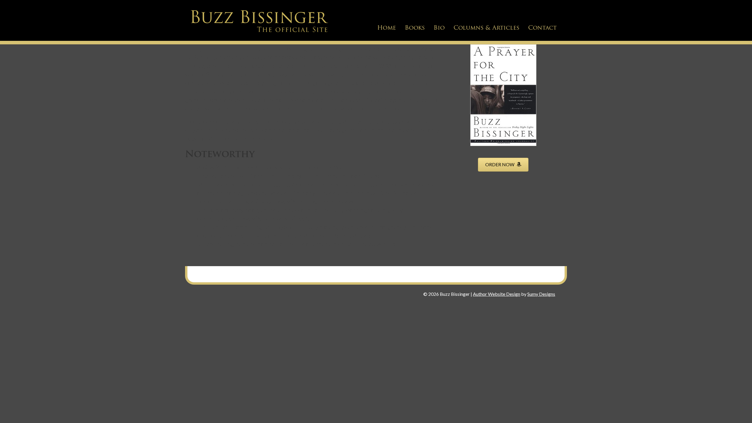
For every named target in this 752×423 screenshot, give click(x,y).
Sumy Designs (541, 294)
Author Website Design (496, 294)
